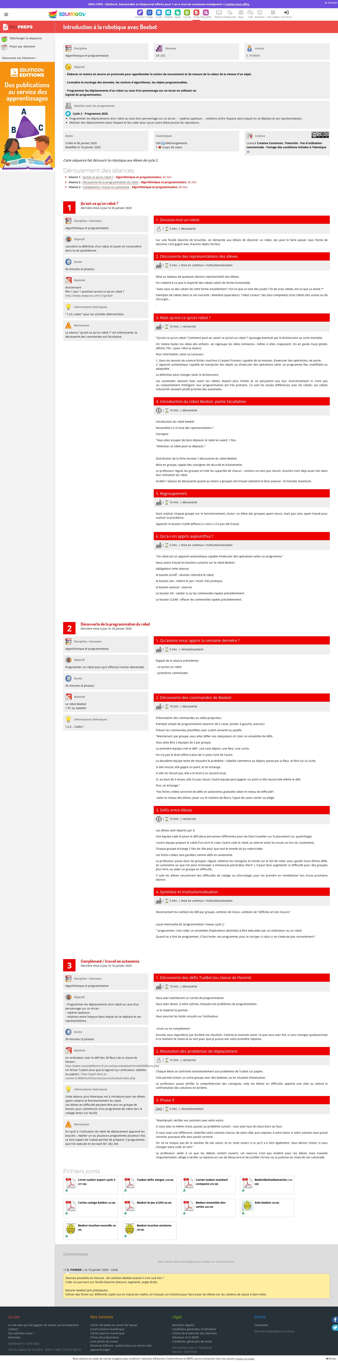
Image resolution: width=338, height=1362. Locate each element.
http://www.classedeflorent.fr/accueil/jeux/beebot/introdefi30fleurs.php (112, 1066)
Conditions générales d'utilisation (194, 1329)
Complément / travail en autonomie (106, 187)
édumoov (14, 1337)
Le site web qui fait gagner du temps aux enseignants (43, 1325)
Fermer (332, 2)
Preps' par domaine (22, 46)
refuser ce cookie (245, 1358)
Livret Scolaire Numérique (107, 1329)
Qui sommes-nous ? (21, 1333)
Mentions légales (183, 1325)
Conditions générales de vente (192, 1341)
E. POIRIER (253, 55)
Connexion (261, 1325)
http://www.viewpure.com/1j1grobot (89, 295)
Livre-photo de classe (104, 1341)
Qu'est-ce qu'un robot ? (98, 177)
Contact (13, 1329)
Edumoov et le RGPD (185, 1337)
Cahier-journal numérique (107, 1333)
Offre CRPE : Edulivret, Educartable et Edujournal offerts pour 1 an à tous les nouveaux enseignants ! (169, 4)
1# (65, 1270)
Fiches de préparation (104, 1337)
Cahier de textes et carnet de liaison (114, 1325)
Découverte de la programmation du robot (110, 182)
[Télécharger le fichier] (66, 1190)
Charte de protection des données (194, 1333)
